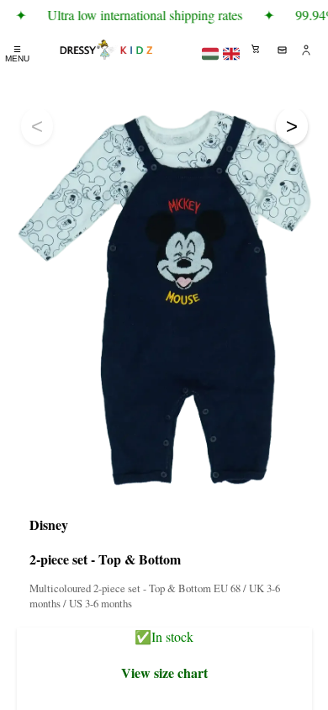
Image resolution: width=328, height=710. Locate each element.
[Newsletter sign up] (281, 49)
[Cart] (256, 49)
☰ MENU (17, 54)
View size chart (164, 672)
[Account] (307, 49)
